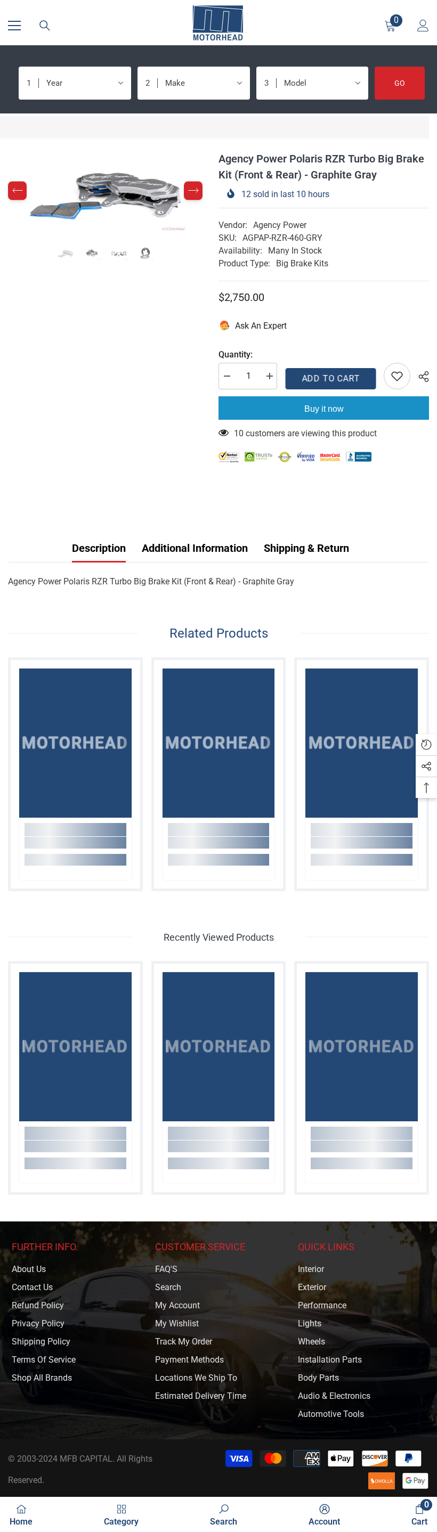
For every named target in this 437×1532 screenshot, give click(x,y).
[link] (75, 843)
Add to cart (331, 378)
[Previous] (17, 191)
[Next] (193, 191)
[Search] (44, 25)
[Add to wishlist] (397, 376)
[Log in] (423, 25)
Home (19, 127)
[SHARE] (419, 376)
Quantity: (235, 354)
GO (399, 83)
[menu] (14, 25)
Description (99, 548)
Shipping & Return (306, 548)
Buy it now (324, 408)
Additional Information (195, 548)
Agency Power (279, 225)
